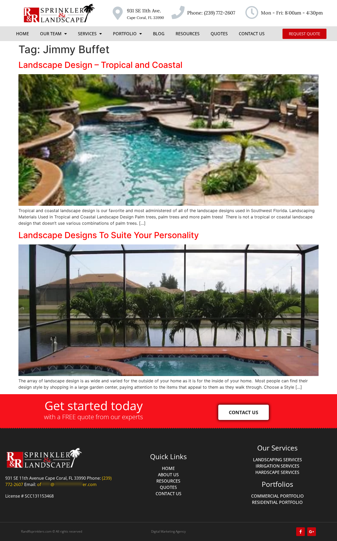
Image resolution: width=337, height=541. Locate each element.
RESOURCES (188, 34)
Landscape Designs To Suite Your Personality (108, 235)
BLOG (159, 34)
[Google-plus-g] (311, 531)
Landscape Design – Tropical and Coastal (100, 65)
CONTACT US (252, 34)
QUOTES (219, 34)
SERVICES (87, 34)
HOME (22, 34)
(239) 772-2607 (219, 13)
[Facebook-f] (300, 531)
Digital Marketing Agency (168, 531)
